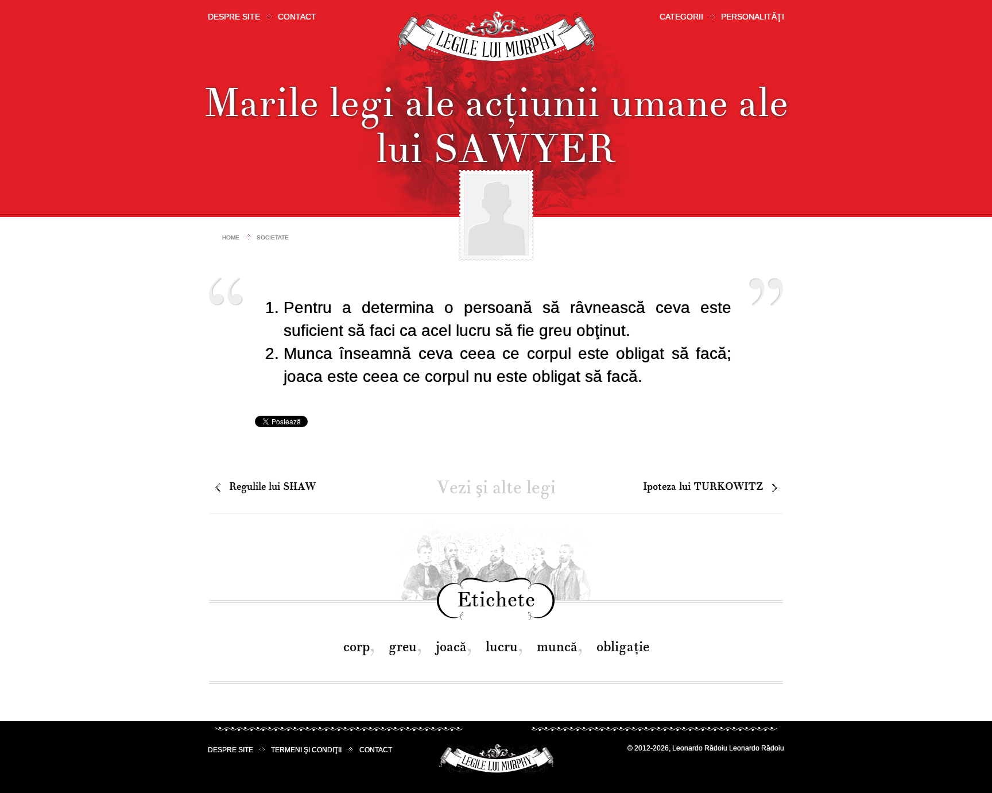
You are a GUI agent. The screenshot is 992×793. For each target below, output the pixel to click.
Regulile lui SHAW (272, 486)
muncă (557, 647)
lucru (502, 647)
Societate (273, 237)
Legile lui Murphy (496, 37)
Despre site (234, 16)
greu (403, 647)
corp (356, 647)
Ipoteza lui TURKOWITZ (703, 486)
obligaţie (622, 647)
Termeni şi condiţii (306, 750)
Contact (297, 16)
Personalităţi (752, 16)
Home (230, 237)
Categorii (681, 16)
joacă (451, 647)
